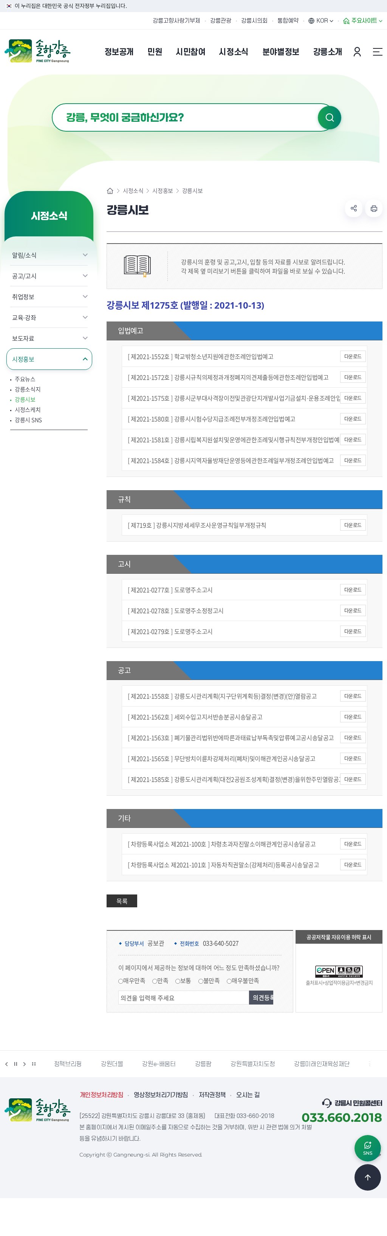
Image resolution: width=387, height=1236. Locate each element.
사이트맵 (377, 52)
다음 (24, 1064)
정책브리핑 (68, 1064)
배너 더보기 (33, 1064)
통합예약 (288, 20)
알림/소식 (24, 254)
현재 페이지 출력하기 (373, 208)
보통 (185, 980)
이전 (6, 1064)
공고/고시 (24, 275)
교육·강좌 (24, 317)
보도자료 (23, 338)
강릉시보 (25, 399)
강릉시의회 (254, 20)
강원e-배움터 (158, 1064)
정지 (15, 1064)
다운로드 (353, 356)
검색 (329, 117)
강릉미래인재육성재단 (321, 1064)
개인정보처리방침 (101, 1095)
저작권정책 (212, 1095)
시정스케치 (28, 409)
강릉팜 (203, 1064)
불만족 (211, 980)
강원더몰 (112, 1064)
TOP (367, 1177)
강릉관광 (220, 20)
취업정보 (23, 296)
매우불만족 (245, 980)
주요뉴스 (25, 379)
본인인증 (358, 52)
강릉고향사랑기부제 (176, 20)
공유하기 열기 (353, 208)
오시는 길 (248, 1095)
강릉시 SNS (28, 420)
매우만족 (134, 980)
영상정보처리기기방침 (161, 1095)
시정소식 (133, 191)
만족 (162, 980)
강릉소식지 (28, 389)
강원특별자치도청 (253, 1064)
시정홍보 (23, 358)
